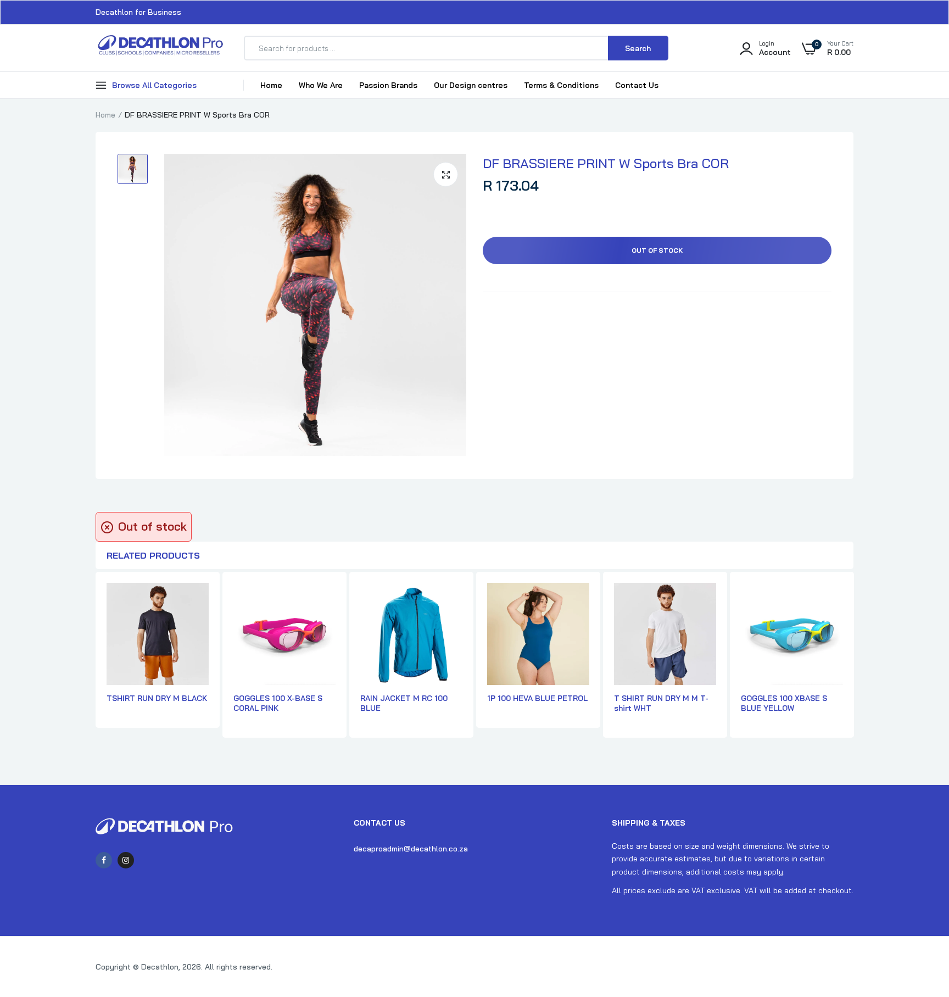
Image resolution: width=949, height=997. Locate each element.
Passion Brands (388, 85)
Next (853, 661)
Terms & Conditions (561, 85)
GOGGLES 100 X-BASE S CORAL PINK (277, 703)
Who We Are (321, 85)
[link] (919, 917)
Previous (95, 661)
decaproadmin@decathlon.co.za (411, 849)
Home (271, 85)
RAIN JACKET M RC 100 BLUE (404, 703)
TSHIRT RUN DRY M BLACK (157, 698)
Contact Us (636, 85)
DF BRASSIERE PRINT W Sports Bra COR (606, 163)
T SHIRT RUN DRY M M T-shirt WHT (661, 703)
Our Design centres (470, 85)
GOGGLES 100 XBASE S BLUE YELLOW (784, 703)
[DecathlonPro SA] (160, 48)
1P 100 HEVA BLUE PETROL (537, 698)
